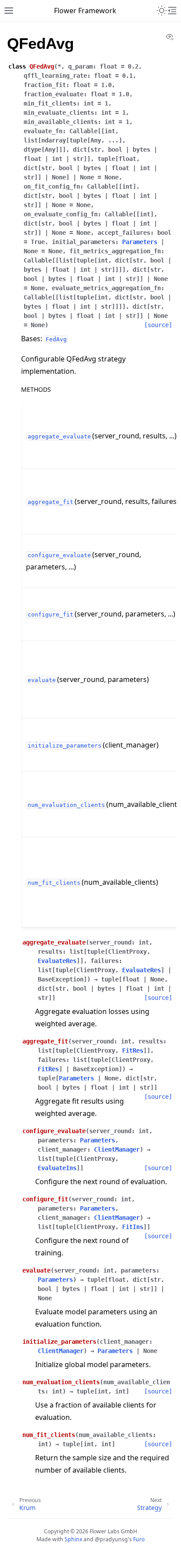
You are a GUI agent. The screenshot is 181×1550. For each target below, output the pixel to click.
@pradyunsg (111, 1539)
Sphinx (73, 1539)
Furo (139, 1539)
